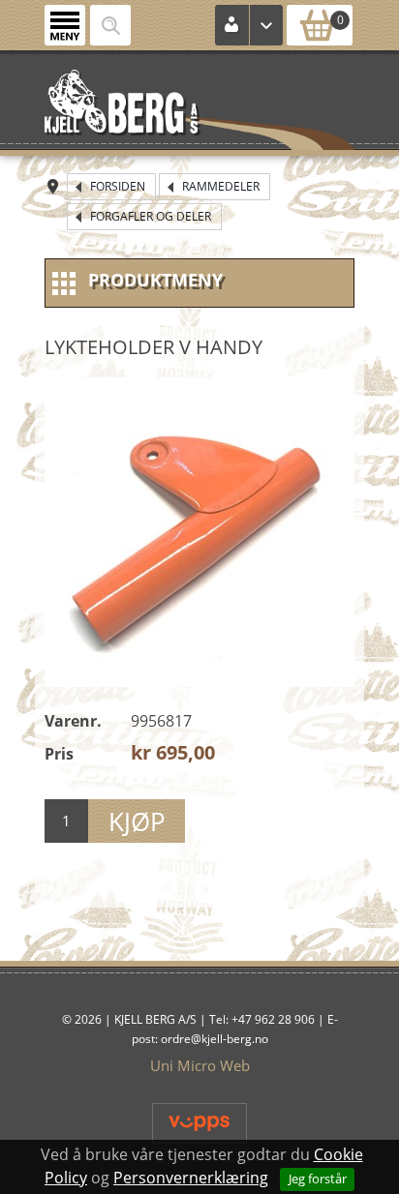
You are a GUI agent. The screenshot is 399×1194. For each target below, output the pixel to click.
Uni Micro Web (200, 1065)
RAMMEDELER (221, 186)
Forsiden (117, 186)
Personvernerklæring (190, 1177)
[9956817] (199, 532)
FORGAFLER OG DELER (150, 216)
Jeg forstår (318, 1178)
